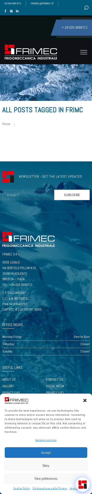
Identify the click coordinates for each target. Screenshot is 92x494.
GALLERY (8, 386)
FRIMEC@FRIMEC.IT (42, 3)
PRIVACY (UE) (55, 393)
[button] (85, 400)
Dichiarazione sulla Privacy (50, 488)
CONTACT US (54, 379)
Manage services (46, 440)
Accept (46, 452)
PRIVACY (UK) (11, 393)
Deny (46, 465)
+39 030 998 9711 (12, 3)
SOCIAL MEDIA (55, 386)
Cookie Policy (21, 488)
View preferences (46, 478)
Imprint (74, 488)
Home (6, 124)
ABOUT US (9, 379)
